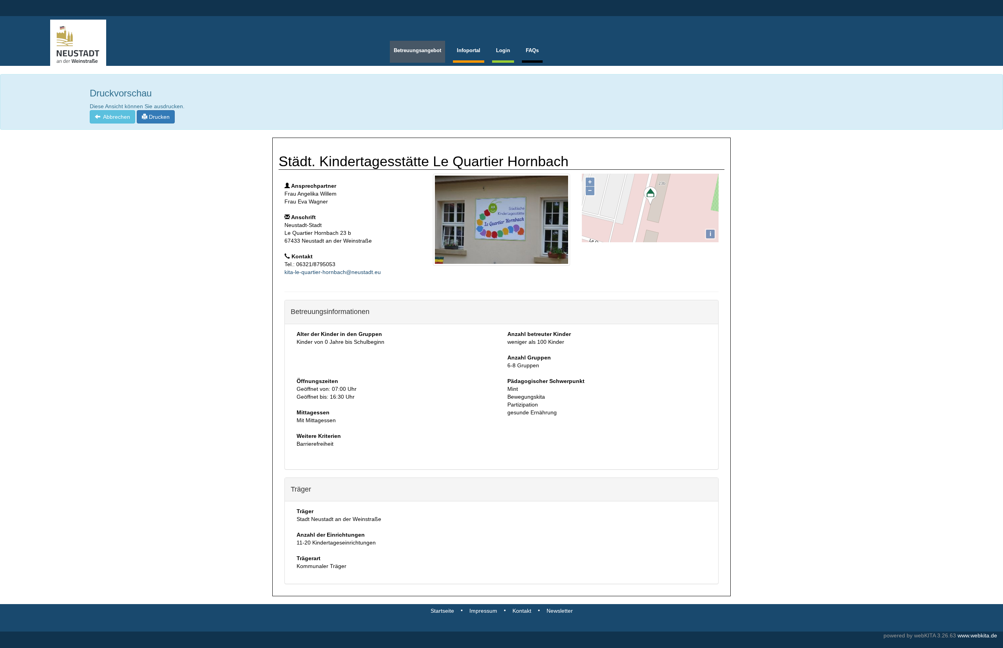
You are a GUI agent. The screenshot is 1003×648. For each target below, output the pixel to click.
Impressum (483, 611)
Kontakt (521, 611)
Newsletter (560, 611)
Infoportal (468, 50)
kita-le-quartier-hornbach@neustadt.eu (332, 272)
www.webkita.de (977, 635)
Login (503, 50)
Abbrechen (115, 117)
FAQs (532, 50)
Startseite (442, 611)
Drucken (158, 117)
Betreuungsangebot (417, 50)
